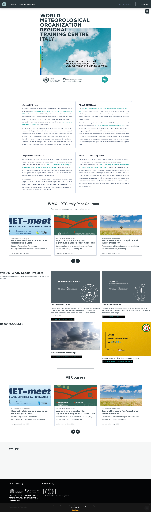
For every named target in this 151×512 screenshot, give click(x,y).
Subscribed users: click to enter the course (66, 357)
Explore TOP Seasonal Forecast (63, 319)
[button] (125, 4)
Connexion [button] (144, 4)
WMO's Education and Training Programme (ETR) (110, 125)
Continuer (75, 510)
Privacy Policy (75, 507)
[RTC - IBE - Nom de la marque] (4, 4)
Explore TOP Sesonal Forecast (113, 317)
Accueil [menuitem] (13, 4)
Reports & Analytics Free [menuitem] (26, 4)
